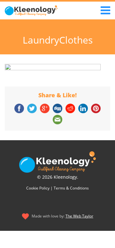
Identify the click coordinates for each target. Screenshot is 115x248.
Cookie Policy (38, 188)
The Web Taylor (79, 216)
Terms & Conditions (71, 188)
